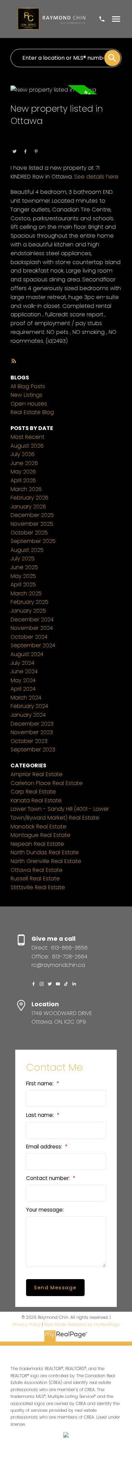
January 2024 (28, 715)
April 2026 (23, 480)
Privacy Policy (27, 1324)
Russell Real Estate (35, 878)
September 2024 (32, 645)
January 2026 (28, 506)
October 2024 (28, 637)
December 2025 (32, 515)
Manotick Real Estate (38, 826)
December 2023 (31, 724)
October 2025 (29, 533)
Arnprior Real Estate (36, 774)
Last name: (40, 1115)
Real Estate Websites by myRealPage (81, 1324)
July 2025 (22, 558)
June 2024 (24, 671)
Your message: (45, 1209)
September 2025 (33, 541)
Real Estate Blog (32, 412)
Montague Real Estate (40, 835)
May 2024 (23, 680)
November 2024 (31, 628)
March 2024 (25, 697)
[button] (33, 984)
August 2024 (26, 654)
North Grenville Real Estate (45, 861)
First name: (40, 1083)
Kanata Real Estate (36, 800)
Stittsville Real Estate (37, 887)
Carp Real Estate (33, 791)
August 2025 (27, 550)
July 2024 (22, 663)
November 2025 (31, 524)
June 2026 (24, 463)
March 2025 (26, 593)
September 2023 (32, 749)
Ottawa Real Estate (55, 142)
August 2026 (27, 446)
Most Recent (27, 437)
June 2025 (24, 567)
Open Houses (28, 404)
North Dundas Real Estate (44, 852)
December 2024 (31, 619)
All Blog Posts (27, 386)
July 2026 (22, 454)
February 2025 (29, 602)
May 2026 (23, 471)
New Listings (26, 395)
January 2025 (28, 611)
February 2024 (29, 706)
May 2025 (23, 576)
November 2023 (31, 732)
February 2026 (29, 498)
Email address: (44, 1146)
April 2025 (23, 584)
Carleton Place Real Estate (46, 783)
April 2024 (23, 689)
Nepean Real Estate (37, 844)
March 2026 (26, 489)
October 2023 (28, 741)
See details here (96, 177)
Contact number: (48, 1178)
